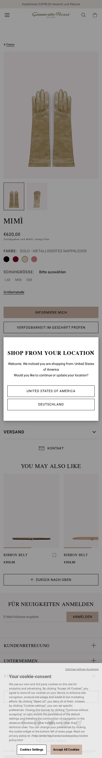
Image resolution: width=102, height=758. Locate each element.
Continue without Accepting (81, 669)
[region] (51, 710)
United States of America (51, 391)
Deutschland (51, 404)
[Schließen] (91, 352)
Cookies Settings (31, 749)
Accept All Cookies (66, 749)
